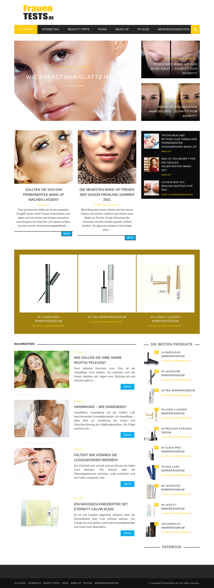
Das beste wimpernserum (47, 326)
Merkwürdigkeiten (174, 29)
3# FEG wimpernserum (107, 317)
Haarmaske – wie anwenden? (100, 407)
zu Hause (25, 29)
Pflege (143, 29)
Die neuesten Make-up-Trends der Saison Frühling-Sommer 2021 (107, 194)
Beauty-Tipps (79, 29)
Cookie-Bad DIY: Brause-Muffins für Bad (177, 186)
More (75, 81)
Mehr (67, 234)
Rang (102, 29)
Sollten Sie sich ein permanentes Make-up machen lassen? (43, 194)
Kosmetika (50, 29)
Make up (122, 29)
